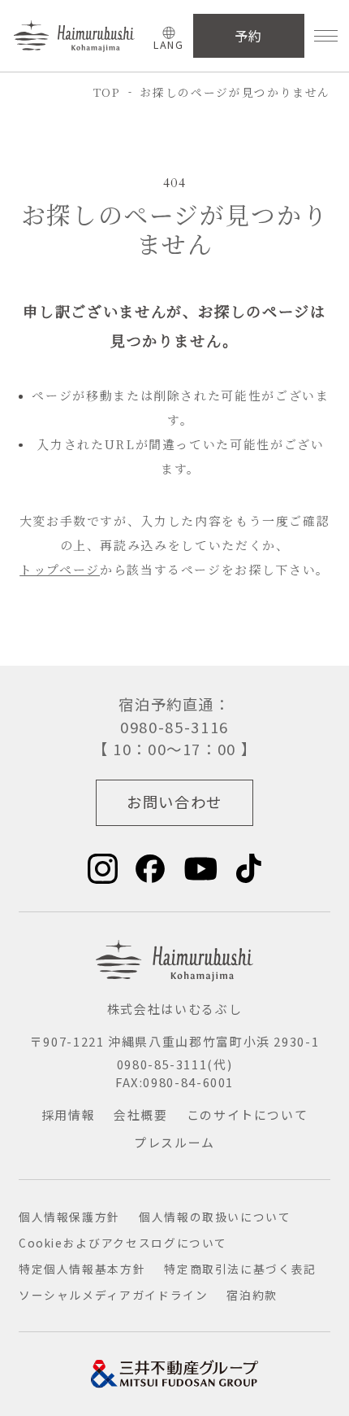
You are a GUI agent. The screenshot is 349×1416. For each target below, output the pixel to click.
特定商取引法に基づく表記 (240, 1269)
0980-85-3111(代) (175, 1064)
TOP (107, 92)
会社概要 (141, 1114)
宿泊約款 (252, 1295)
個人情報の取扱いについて (215, 1216)
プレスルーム (174, 1142)
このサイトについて (247, 1114)
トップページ (59, 569)
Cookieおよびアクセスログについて (123, 1243)
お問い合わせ (174, 801)
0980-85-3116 (174, 726)
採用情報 (68, 1114)
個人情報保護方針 (69, 1216)
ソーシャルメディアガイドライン (114, 1295)
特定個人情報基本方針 (82, 1269)
